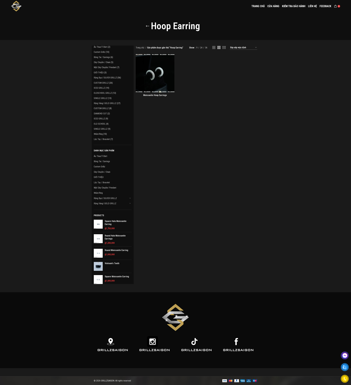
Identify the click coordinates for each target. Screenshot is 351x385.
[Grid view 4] (224, 48)
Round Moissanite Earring (116, 250)
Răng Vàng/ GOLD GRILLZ (105, 203)
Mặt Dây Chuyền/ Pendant (105, 187)
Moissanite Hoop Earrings (155, 95)
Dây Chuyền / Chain (102, 172)
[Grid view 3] (218, 48)
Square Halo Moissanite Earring (115, 222)
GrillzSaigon (112, 350)
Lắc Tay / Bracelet (102, 182)
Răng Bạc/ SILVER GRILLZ (105, 198)
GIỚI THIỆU (99, 177)
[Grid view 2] (213, 48)
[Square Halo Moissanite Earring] (98, 225)
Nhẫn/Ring (98, 193)
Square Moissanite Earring (117, 276)
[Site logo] (16, 6)
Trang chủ (140, 47)
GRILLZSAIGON (107, 380)
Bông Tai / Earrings (102, 161)
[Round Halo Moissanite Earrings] (98, 239)
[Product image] (155, 73)
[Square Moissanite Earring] (98, 279)
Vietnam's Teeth (112, 263)
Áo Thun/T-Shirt (100, 156)
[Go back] (147, 26)
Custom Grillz (99, 166)
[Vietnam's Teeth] (98, 266)
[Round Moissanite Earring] (98, 253)
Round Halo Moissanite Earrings (115, 237)
